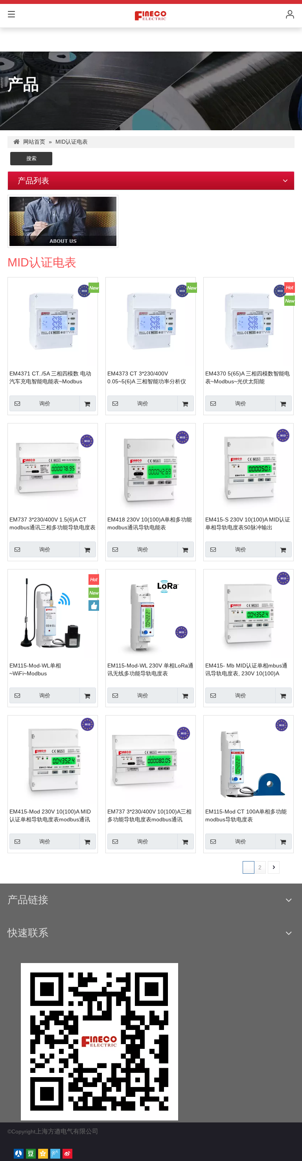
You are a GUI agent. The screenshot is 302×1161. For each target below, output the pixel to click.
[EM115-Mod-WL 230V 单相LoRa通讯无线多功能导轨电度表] (150, 618)
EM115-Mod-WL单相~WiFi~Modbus (35, 669)
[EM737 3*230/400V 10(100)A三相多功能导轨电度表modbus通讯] (150, 760)
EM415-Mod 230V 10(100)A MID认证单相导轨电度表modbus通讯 (50, 815)
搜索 (31, 158)
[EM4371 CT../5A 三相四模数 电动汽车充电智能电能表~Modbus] (52, 322)
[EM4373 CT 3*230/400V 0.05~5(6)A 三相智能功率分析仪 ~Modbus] (150, 322)
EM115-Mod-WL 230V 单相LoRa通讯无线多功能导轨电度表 (150, 669)
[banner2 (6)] (62, 221)
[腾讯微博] (55, 1154)
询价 (44, 404)
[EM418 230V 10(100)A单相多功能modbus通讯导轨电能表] (150, 468)
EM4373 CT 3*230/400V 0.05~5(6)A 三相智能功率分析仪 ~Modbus (146, 377)
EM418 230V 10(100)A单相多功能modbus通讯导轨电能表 (149, 523)
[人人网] (19, 1154)
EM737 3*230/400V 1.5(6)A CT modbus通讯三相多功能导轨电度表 (52, 523)
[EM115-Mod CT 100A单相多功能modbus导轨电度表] (248, 764)
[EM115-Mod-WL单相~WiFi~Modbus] (52, 614)
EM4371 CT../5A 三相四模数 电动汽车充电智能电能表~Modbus (50, 377)
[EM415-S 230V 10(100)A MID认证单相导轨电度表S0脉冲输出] (248, 468)
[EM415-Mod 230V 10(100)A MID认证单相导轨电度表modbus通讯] (52, 760)
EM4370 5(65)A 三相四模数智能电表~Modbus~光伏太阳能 (247, 377)
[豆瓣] (31, 1154)
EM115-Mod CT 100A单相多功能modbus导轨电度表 (246, 815)
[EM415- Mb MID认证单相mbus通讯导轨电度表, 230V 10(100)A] (248, 614)
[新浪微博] (67, 1154)
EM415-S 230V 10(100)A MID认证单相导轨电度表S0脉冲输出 (247, 523)
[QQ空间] (43, 1154)
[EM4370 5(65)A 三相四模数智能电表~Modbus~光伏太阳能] (248, 322)
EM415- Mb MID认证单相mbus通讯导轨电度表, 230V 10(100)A (246, 669)
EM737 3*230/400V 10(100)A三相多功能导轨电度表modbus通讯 (149, 815)
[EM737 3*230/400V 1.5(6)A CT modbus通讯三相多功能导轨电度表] (52, 468)
